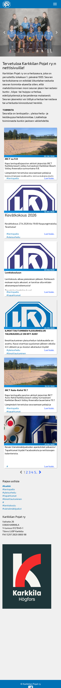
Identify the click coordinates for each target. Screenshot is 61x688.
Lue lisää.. (49, 178)
